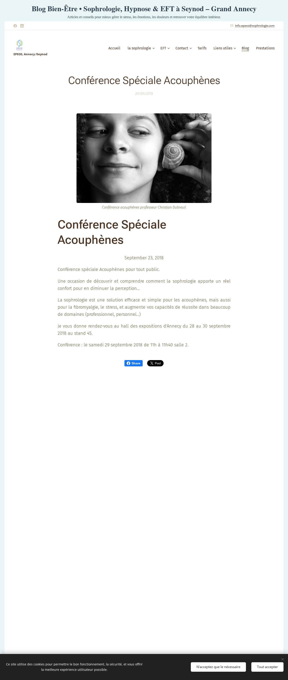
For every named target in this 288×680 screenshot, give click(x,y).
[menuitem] (115, 48)
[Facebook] (15, 26)
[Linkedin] (22, 26)
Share (136, 363)
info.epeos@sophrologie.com (254, 26)
